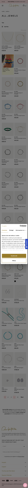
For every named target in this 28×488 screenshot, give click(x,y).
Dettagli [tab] (11, 230)
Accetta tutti (14, 255)
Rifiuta (14, 260)
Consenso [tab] (4, 230)
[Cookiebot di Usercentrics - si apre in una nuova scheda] (20, 226)
